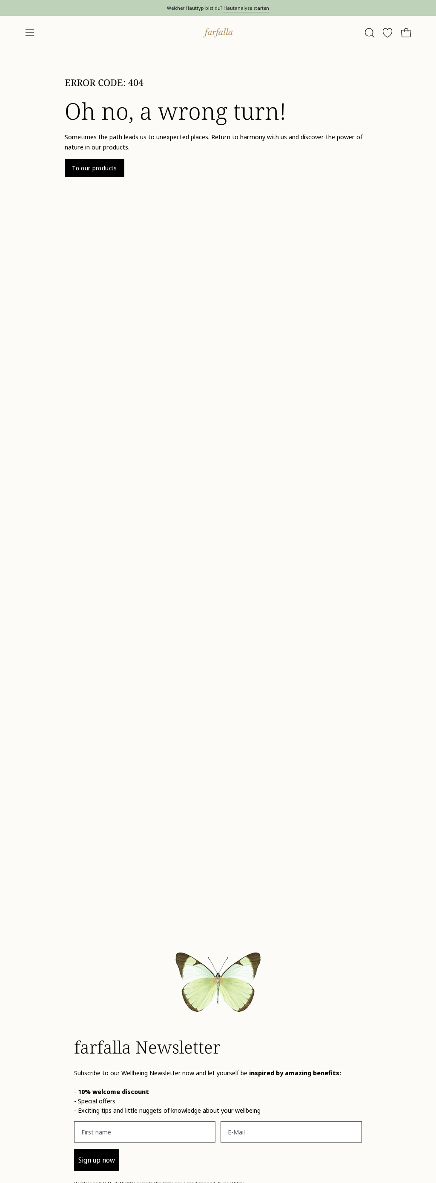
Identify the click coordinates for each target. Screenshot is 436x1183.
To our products (94, 168)
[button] (369, 33)
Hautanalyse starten (246, 8)
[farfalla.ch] (218, 32)
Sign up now (96, 1160)
